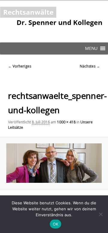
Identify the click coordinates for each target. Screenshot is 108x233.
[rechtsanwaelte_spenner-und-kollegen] (53, 163)
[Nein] (101, 214)
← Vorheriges (19, 66)
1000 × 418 (66, 122)
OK (55, 224)
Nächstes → (90, 66)
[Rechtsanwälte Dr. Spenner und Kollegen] (54, 21)
